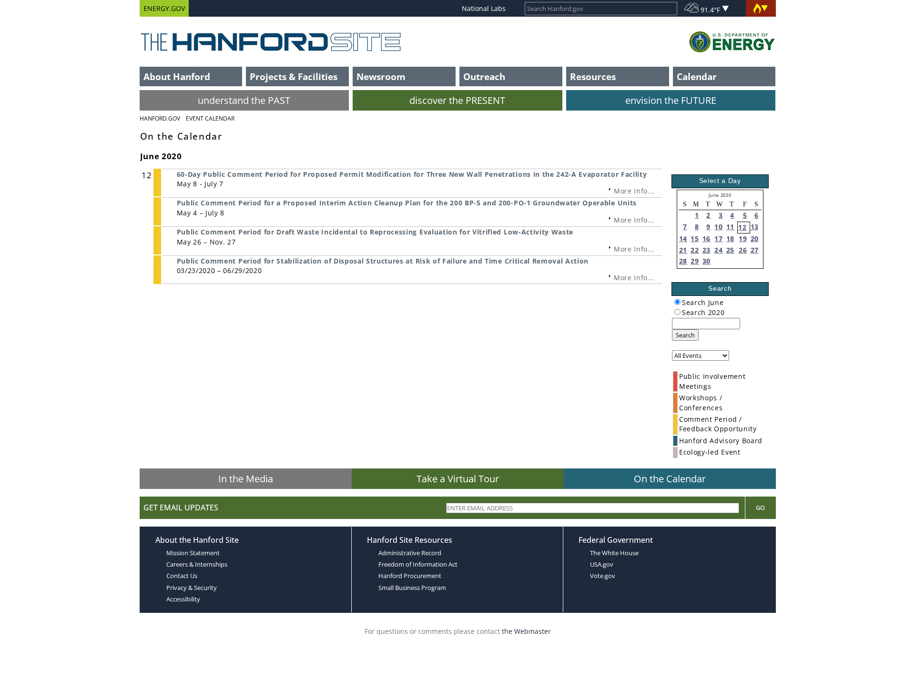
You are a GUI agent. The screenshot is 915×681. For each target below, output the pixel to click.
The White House (614, 553)
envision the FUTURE (670, 100)
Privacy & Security (191, 587)
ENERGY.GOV (164, 8)
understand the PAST (244, 100)
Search (685, 335)
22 (695, 249)
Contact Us (181, 575)
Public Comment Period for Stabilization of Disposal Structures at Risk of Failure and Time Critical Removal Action (383, 260)
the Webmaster (526, 631)
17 (718, 238)
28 (683, 260)
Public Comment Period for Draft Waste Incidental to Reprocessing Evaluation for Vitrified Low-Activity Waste (375, 231)
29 (695, 260)
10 (718, 226)
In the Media (245, 478)
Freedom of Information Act (418, 564)
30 (706, 260)
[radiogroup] (677, 302)
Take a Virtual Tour (458, 478)
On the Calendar (670, 478)
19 (743, 238)
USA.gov (601, 564)
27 (755, 249)
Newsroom (381, 76)
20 (755, 238)
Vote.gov (602, 575)
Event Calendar (210, 118)
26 (743, 249)
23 (706, 249)
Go (760, 507)
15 (695, 238)
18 (730, 238)
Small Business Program (412, 587)
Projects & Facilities (293, 76)
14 (683, 238)
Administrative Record (409, 553)
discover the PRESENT (457, 100)
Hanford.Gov (160, 118)
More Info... (634, 190)
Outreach (484, 76)
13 (755, 226)
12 (742, 227)
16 (706, 238)
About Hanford (176, 76)
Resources (593, 76)
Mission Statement (193, 553)
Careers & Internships (196, 564)
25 (730, 249)
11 (730, 226)
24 (718, 249)
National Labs (484, 8)
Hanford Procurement (409, 575)
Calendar (697, 76)
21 (683, 249)
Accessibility (183, 599)
